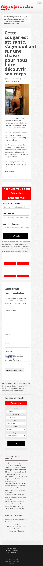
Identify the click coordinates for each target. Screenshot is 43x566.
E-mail (7, 343)
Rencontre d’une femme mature (16, 520)
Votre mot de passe (11, 224)
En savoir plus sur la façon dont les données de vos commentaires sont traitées (14, 388)
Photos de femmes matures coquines (17, 7)
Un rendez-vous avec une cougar (16, 527)
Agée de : (16, 420)
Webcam (15, 550)
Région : (16, 433)
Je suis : (16, 408)
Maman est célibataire (16, 531)
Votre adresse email (11, 203)
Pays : (16, 427)
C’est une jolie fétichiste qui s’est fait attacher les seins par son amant (15, 497)
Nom (6, 335)
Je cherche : (16, 414)
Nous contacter (11, 552)
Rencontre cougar (11, 548)
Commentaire (10, 311)
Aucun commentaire (11, 81)
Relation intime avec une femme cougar (16, 523)
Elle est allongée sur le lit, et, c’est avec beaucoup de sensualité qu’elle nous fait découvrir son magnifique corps (16, 504)
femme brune (10, 171)
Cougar (13, 16)
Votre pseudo (8, 214)
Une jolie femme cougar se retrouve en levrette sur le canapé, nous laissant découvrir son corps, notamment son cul (16, 466)
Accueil (6, 16)
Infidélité (8, 550)
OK (16, 443)
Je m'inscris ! (16, 236)
